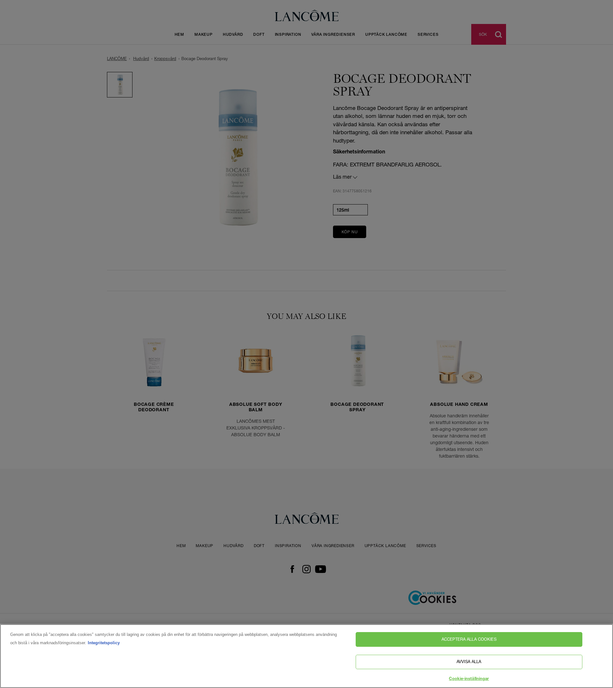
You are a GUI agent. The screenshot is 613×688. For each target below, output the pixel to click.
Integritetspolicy (104, 642)
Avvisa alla (469, 661)
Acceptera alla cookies (469, 639)
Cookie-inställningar (469, 679)
